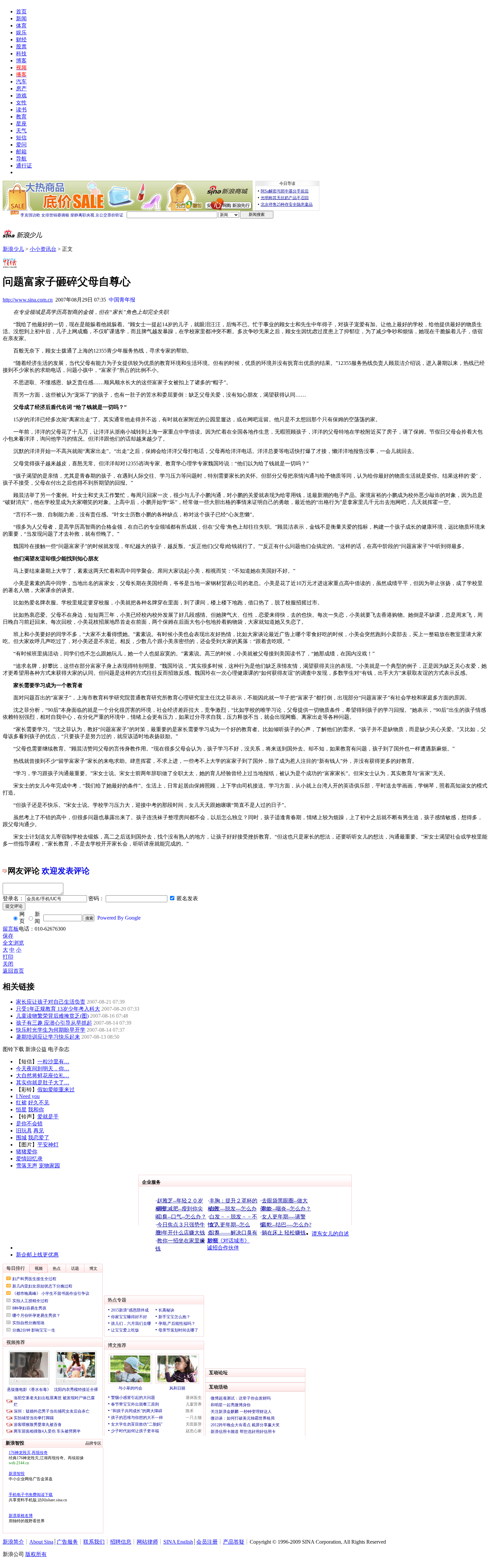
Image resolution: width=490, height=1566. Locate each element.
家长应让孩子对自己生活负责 (50, 1002)
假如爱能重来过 (56, 1089)
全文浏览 (13, 943)
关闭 (8, 964)
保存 (8, 936)
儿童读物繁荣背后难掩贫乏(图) (52, 1016)
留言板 (11, 929)
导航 (21, 158)
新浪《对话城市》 (228, 1240)
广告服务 (67, 1542)
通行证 (24, 165)
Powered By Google (119, 918)
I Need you (28, 1096)
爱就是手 (48, 1116)
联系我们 (94, 1542)
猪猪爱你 (26, 1151)
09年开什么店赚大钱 (181, 1232)
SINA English (178, 1542)
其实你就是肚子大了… (42, 1082)
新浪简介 (13, 1542)
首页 (21, 11)
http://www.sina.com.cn (28, 300)
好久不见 (38, 1102)
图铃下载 (13, 1049)
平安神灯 (48, 1144)
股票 (21, 46)
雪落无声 (26, 1165)
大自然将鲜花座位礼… (42, 1075)
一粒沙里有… (53, 1061)
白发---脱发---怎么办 (233, 1208)
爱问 (21, 144)
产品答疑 (233, 1542)
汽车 (21, 81)
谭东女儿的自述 (330, 1233)
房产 (21, 88)
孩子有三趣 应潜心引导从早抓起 (54, 1023)
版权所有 (36, 1554)
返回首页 (13, 971)
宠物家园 (49, 1165)
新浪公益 (36, 1049)
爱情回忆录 (29, 1158)
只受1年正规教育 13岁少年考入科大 (58, 1009)
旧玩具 (24, 1130)
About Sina (41, 1542)
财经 (21, 39)
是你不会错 (29, 1123)
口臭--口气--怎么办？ (181, 1216)
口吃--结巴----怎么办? (286, 1224)
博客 (21, 60)
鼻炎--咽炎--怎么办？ (286, 1208)
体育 (21, 25)
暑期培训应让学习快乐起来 (48, 1037)
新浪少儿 (13, 249)
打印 (8, 957)
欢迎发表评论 (66, 871)
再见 (38, 1130)
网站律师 (147, 1542)
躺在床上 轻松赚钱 (284, 1232)
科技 (21, 53)
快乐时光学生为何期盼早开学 (50, 1030)
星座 (21, 123)
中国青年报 (122, 300)
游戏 (21, 95)
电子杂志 (58, 1049)
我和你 (36, 1109)
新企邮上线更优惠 (37, 1254)
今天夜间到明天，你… (42, 1068)
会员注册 (207, 1542)
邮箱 (21, 151)
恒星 (21, 1109)
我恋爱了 (38, 1137)
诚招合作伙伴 (223, 1247)
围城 (21, 1137)
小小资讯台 (43, 249)
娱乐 (21, 32)
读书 (21, 109)
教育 (21, 116)
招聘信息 (120, 1542)
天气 (21, 130)
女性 (21, 102)
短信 (21, 137)
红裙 (21, 1102)
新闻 (21, 18)
